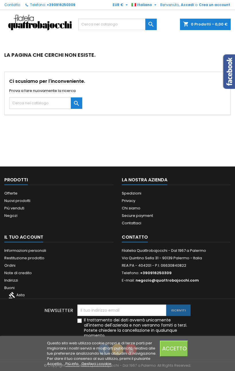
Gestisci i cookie (96, 363)
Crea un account (214, 4)
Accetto (174, 348)
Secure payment (137, 215)
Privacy (128, 200)
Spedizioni (131, 193)
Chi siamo (131, 208)
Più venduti (14, 208)
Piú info (72, 363)
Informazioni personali (25, 250)
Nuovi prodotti (17, 200)
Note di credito (18, 273)
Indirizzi (11, 280)
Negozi (10, 215)
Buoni (9, 287)
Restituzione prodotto (24, 258)
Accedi (187, 4)
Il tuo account (23, 237)
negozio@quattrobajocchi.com (167, 280)
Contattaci (131, 223)
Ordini (9, 265)
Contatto (12, 4)
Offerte (10, 193)
